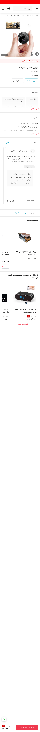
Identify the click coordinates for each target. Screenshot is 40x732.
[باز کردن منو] (36, 8)
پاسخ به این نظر (29, 167)
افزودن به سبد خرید (27, 727)
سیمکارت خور (17, 81)
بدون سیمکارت (31, 81)
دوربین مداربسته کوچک (12, 15)
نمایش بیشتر (35, 109)
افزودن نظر (5, 143)
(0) (8, 201)
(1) (14, 183)
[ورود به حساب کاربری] (9, 8)
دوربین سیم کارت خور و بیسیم (30, 15)
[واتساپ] (4, 719)
